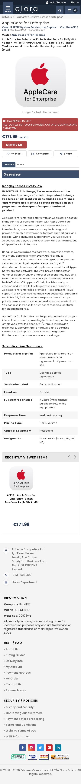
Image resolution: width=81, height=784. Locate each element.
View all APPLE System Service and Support (29, 27)
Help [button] (74, 2)
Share (68, 153)
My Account (14, 667)
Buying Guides (15, 655)
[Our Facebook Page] (22, 747)
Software (7, 17)
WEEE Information (18, 736)
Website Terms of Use (21, 730)
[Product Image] (21, 478)
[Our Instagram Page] (31, 747)
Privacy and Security (20, 707)
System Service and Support (47, 17)
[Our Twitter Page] (40, 747)
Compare (42, 153)
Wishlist (16, 153)
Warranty (22, 17)
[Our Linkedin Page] (58, 747)
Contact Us (13, 684)
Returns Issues (16, 690)
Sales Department (24, 582)
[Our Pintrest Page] (49, 747)
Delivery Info (14, 661)
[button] (59, 10)
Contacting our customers (24, 713)
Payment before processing (25, 719)
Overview (9, 164)
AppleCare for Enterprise (28, 35)
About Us (12, 649)
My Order (12, 678)
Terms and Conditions (21, 725)
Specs (20, 164)
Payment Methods (18, 673)
